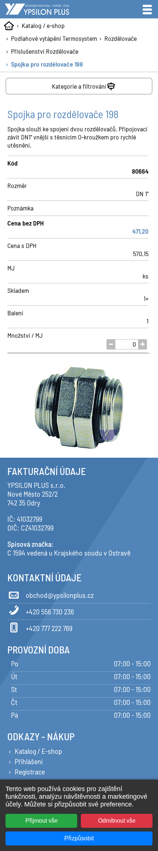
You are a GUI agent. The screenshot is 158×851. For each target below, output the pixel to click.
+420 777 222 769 (49, 628)
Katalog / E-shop (38, 751)
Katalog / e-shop (43, 25)
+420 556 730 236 (50, 611)
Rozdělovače (120, 38)
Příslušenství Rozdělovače (44, 51)
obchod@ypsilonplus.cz (60, 595)
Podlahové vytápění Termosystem (54, 38)
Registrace (30, 771)
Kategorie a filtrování (79, 86)
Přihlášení (29, 761)
